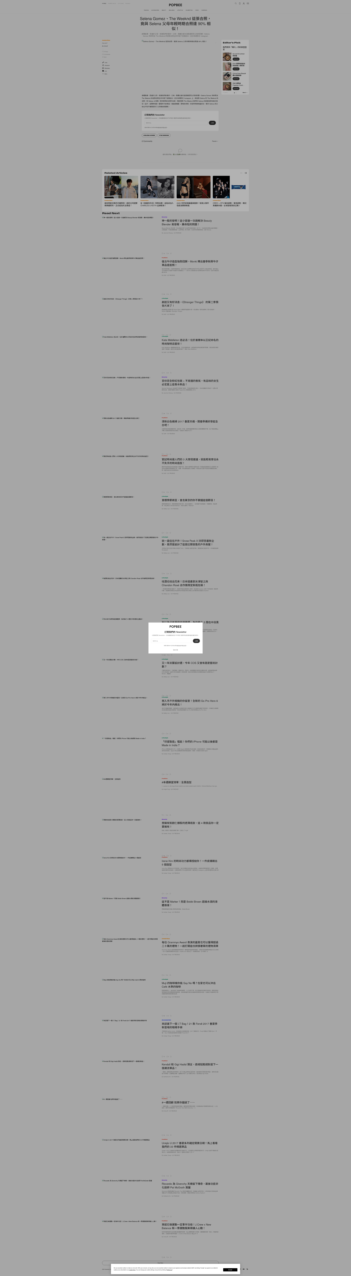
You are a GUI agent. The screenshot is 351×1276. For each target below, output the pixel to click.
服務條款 (179, 645)
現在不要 (175, 650)
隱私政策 (184, 645)
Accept (230, 1269)
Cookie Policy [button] (132, 1270)
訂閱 (196, 641)
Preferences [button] (169, 1270)
